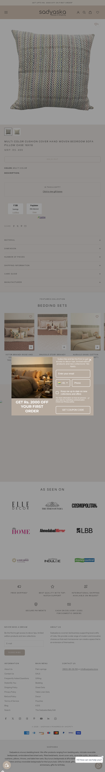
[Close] (90, 360)
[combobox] (63, 383)
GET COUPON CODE (73, 410)
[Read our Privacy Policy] (88, 398)
